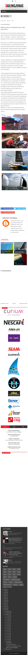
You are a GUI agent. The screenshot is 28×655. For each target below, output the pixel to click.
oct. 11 (8, 638)
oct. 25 (8, 623)
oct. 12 (8, 636)
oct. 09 (8, 639)
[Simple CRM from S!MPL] (14, 421)
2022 (9, 574)
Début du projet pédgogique (12, 647)
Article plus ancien (23, 303)
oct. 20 (8, 628)
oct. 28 (8, 620)
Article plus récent (4, 303)
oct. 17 (8, 631)
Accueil (13, 303)
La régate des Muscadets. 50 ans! (13, 645)
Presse (5, 582)
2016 (19, 569)
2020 (19, 571)
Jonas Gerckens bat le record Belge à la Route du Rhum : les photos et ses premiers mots (15, 539)
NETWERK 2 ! (9, 642)
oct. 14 (8, 634)
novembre (7, 612)
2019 (14, 571)
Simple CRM (16, 653)
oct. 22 (8, 627)
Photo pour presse (16, 579)
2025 (5, 577)
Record (10, 582)
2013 (13, 20)
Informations (6, 579)
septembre (7, 649)
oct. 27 (8, 622)
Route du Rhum (18, 582)
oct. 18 (8, 630)
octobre (7, 614)
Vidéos (21, 584)
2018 (9, 571)
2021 (5, 574)
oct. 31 (8, 616)
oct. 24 (8, 625)
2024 (19, 574)
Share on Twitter (21, 208)
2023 (14, 574)
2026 (9, 577)
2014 (9, 569)
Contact (10, 531)
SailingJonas (14, 6)
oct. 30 (8, 617)
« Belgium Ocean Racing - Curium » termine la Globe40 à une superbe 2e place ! (15, 553)
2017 (5, 571)
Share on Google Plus (9, 212)
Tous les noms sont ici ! (11, 644)
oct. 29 (8, 619)
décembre (7, 611)
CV (3, 546)
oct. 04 (8, 641)
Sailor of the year (7, 584)
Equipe (10, 560)
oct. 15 (8, 633)
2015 (14, 569)
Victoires (15, 584)
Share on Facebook (8, 208)
